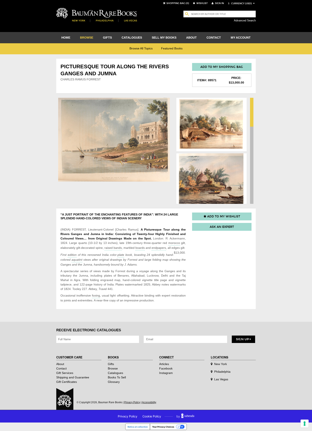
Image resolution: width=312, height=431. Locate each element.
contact (214, 37)
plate (121, 254)
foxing (96, 295)
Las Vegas (130, 20)
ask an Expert (222, 227)
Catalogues (115, 373)
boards (140, 247)
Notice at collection (138, 426)
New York (78, 20)
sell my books (164, 37)
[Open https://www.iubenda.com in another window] (187, 416)
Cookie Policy (151, 416)
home (65, 37)
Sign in (219, 3)
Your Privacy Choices (163, 426)
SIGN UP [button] (243, 339)
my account (241, 37)
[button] (239, 3)
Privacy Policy (132, 402)
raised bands (113, 247)
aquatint (77, 259)
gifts (107, 37)
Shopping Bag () (177, 3)
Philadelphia (105, 20)
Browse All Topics (141, 48)
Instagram (166, 373)
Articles (164, 364)
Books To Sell (117, 377)
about (191, 37)
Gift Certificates (66, 381)
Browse (113, 368)
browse (86, 37)
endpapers (159, 247)
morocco (174, 243)
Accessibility (149, 402)
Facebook (166, 368)
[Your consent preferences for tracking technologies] (305, 424)
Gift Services (64, 373)
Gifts (111, 364)
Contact (61, 368)
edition (72, 254)
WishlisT (202, 3)
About (60, 364)
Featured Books (172, 48)
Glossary (114, 381)
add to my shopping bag (221, 67)
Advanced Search (245, 20)
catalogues (132, 37)
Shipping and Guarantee (72, 377)
